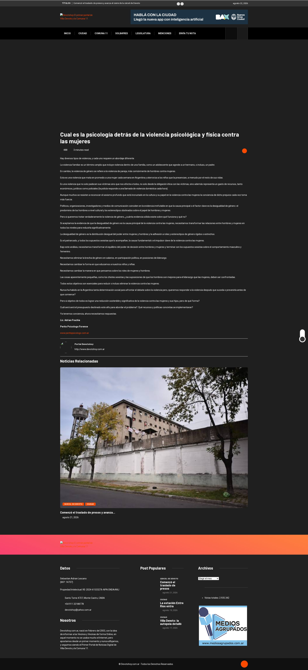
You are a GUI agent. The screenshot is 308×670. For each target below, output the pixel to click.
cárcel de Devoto (73, 504)
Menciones (164, 33)
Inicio (67, 33)
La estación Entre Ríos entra (172, 604)
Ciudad (82, 33)
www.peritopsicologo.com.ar (74, 333)
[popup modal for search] (242, 33)
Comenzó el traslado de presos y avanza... (87, 512)
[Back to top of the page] (244, 664)
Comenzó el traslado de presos (167, 585)
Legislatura (143, 33)
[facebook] (233, 33)
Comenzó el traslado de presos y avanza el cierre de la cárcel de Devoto (106, 3)
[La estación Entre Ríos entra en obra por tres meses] (148, 604)
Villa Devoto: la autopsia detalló (170, 622)
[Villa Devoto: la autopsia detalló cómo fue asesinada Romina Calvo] (148, 621)
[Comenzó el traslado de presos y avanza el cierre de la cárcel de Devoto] (148, 583)
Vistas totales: (212, 598)
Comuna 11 (101, 33)
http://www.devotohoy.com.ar (90, 349)
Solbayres (121, 33)
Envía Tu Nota (187, 33)
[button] (178, 3)
